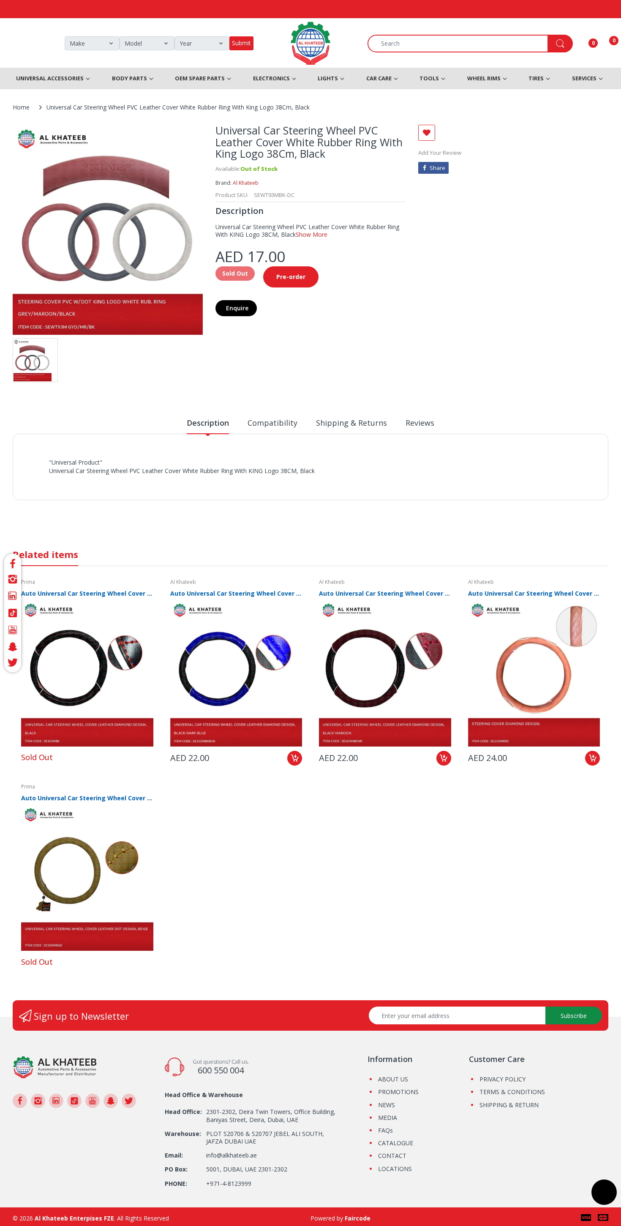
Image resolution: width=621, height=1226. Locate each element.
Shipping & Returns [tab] (351, 423)
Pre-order (290, 277)
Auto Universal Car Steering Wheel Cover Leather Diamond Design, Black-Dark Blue (236, 593)
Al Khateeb (246, 182)
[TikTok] (12, 613)
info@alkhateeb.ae (231, 1155)
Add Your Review (439, 152)
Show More (311, 234)
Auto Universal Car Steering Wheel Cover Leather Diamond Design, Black (87, 593)
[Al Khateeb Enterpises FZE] (55, 1066)
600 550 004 (221, 1070)
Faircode (357, 1218)
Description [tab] (208, 423)
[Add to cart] (294, 758)
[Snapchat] (12, 646)
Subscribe (574, 1016)
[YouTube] (12, 630)
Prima (28, 582)
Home (21, 107)
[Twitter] (12, 664)
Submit (241, 43)
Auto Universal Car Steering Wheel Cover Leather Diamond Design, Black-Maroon (385, 593)
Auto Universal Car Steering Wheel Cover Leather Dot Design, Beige (87, 798)
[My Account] (582, 43)
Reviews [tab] (420, 423)
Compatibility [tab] (272, 423)
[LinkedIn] (12, 596)
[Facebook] (12, 562)
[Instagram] (12, 579)
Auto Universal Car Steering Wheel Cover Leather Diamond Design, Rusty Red (534, 593)
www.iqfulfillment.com (197, 480)
